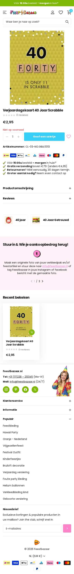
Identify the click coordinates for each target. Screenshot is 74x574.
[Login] (52, 12)
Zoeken (67, 21)
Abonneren (67, 528)
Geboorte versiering (15, 499)
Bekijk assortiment (5, 12)
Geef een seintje (44, 136)
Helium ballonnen (14, 485)
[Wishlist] (61, 12)
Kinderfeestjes (12, 459)
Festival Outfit (11, 452)
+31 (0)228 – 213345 (20, 376)
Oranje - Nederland (15, 439)
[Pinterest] (15, 389)
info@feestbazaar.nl (55, 266)
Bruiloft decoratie (14, 465)
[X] (35, 389)
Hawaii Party (10, 432)
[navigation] (31, 281)
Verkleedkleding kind (15, 492)
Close (37, 400)
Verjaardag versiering (16, 472)
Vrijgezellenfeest (13, 445)
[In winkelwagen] (32, 332)
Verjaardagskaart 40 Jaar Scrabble (19, 343)
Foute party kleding (15, 479)
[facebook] (25, 389)
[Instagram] (6, 389)
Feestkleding (10, 426)
